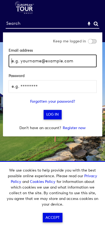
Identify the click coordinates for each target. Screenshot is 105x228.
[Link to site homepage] (24, 12)
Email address (21, 50)
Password (16, 75)
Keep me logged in (69, 41)
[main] (52, 84)
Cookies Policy (42, 181)
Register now (74, 128)
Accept (53, 217)
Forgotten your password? (52, 101)
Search (96, 24)
